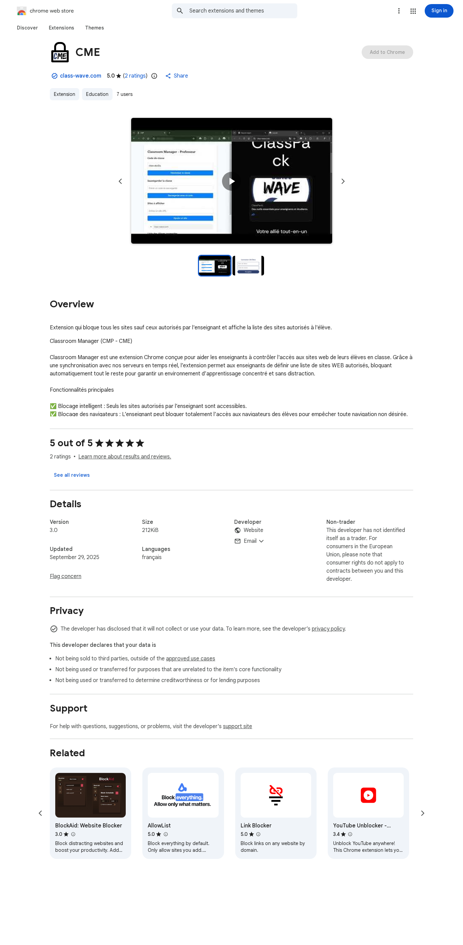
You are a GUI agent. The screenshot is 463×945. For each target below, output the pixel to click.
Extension (64, 94)
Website (253, 530)
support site (237, 726)
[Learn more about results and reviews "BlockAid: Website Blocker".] (73, 834)
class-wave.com (80, 76)
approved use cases (190, 658)
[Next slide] (343, 181)
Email (250, 541)
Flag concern (65, 576)
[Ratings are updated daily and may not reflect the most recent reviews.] (154, 76)
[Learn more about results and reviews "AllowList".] (165, 834)
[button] (413, 11)
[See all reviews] (72, 475)
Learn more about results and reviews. (124, 456)
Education (97, 94)
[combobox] (243, 11)
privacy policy (328, 628)
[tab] (27, 28)
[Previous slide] (120, 181)
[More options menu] (399, 11)
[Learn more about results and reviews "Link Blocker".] (258, 834)
